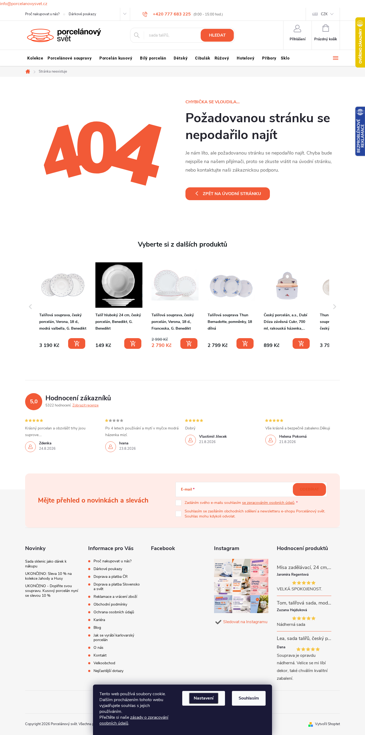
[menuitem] (35, 58)
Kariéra (99, 619)
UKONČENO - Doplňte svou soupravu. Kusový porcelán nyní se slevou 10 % (51, 590)
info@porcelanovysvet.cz (23, 4)
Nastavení (203, 698)
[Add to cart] (76, 343)
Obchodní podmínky (110, 604)
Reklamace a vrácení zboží (115, 596)
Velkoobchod (104, 663)
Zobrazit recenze (85, 405)
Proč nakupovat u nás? (42, 14)
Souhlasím (249, 698)
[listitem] (63, 305)
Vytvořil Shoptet (327, 724)
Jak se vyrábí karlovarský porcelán (114, 637)
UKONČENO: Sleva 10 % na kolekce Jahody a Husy (48, 576)
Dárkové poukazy (82, 14)
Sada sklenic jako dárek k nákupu (46, 564)
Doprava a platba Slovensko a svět (117, 586)
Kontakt (100, 655)
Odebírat (309, 489)
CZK (324, 14)
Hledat (217, 35)
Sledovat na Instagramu (245, 622)
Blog (97, 627)
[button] (30, 307)
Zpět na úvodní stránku (232, 194)
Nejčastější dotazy (108, 670)
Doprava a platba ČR (111, 576)
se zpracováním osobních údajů (268, 502)
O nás (98, 647)
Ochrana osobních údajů (114, 612)
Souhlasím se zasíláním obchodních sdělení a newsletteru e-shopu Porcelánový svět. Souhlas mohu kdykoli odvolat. (255, 514)
